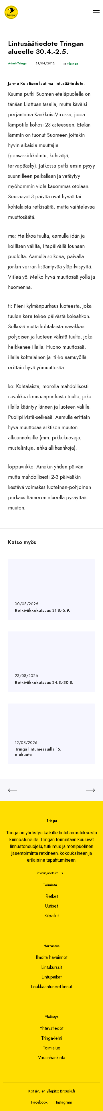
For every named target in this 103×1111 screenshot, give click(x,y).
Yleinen (72, 63)
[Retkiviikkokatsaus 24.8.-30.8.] (51, 661)
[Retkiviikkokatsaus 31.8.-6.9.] (51, 589)
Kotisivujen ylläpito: (43, 1091)
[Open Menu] (96, 12)
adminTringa (17, 63)
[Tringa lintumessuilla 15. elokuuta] (51, 734)
